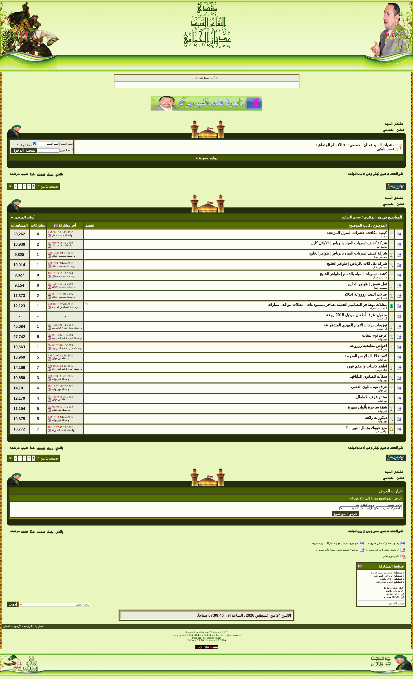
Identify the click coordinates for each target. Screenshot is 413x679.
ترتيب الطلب (367, 505)
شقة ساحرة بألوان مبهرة (367, 407)
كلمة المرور (66, 150)
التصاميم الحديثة (378, 308)
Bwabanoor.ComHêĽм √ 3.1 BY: (204, 639)
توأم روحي (381, 370)
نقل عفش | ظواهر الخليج (367, 284)
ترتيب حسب (395, 505)
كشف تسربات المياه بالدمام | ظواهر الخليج (353, 274)
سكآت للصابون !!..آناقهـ (368, 376)
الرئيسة (28, 626)
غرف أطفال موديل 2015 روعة (350, 315)
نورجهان (382, 339)
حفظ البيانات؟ (24, 145)
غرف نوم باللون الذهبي (369, 387)
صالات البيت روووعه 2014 (366, 294)
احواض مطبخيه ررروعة (368, 346)
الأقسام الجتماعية (329, 145)
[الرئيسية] (393, 21)
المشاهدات (19, 225)
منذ (357, 505)
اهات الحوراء (59, 430)
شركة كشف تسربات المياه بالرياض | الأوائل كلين (349, 243)
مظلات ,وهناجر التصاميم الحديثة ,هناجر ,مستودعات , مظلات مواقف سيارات (327, 304)
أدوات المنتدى (24, 217)
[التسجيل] (394, 43)
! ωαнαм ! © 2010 (215, 640)
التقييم (90, 225)
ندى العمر (381, 298)
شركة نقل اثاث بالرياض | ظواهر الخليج (357, 263)
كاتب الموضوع (359, 225)
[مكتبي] (47, 21)
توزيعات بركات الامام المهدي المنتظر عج (355, 325)
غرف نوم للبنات (374, 335)
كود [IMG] (398, 594)
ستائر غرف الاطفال (371, 397)
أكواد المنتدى (397, 588)
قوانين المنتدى (396, 603)
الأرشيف (16, 626)
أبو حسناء (382, 318)
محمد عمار (381, 236)
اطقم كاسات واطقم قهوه (367, 366)
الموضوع (380, 225)
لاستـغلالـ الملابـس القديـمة (366, 356)
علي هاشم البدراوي (62, 338)
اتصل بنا (39, 626)
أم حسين (382, 329)
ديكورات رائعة (376, 417)
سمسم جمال (59, 256)
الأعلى (6, 626)
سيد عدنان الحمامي (62, 327)
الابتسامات (398, 591)
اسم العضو (67, 144)
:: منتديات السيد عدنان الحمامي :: (372, 145)
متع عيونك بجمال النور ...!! (366, 428)
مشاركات (38, 225)
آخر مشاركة (67, 225)
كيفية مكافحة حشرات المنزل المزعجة (356, 233)
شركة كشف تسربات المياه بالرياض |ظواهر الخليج (348, 253)
